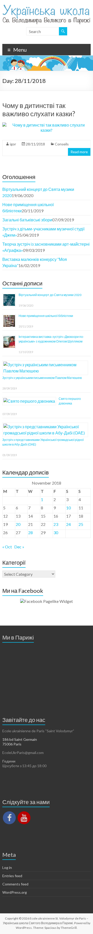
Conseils (62, 144)
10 (68, 507)
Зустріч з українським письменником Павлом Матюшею (42, 378)
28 (30, 532)
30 (55, 532)
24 (68, 524)
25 (81, 524)
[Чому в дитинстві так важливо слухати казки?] (46, 124)
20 (18, 524)
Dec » (19, 546)
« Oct (7, 546)
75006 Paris (11, 744)
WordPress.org (14, 892)
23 (55, 524)
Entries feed (12, 876)
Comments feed (15, 884)
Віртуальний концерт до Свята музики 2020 (50, 295)
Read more (79, 152)
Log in (7, 867)
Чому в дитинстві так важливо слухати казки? (38, 109)
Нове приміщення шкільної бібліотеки (46, 316)
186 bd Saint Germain (19, 739)
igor (13, 144)
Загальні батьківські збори (27, 219)
